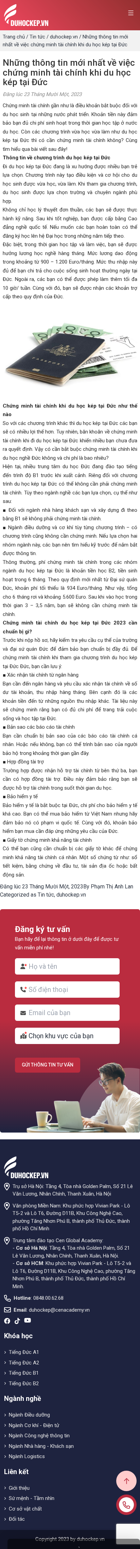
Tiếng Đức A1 (24, 1352)
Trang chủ (14, 37)
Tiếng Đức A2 (24, 1363)
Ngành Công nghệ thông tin (39, 1436)
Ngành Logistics (27, 1456)
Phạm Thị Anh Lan (112, 886)
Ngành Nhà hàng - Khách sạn (41, 1446)
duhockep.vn (64, 37)
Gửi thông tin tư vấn (47, 1065)
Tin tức (37, 37)
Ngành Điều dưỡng (29, 1415)
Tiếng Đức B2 (24, 1383)
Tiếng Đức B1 (24, 1373)
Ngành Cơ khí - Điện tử (34, 1425)
